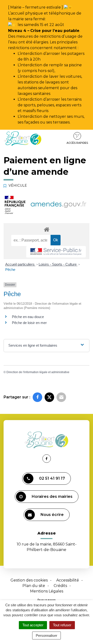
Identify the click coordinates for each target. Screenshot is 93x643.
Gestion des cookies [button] (29, 580)
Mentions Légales (46, 591)
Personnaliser (46, 635)
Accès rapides (77, 142)
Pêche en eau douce (28, 317)
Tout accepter (32, 625)
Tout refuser (62, 625)
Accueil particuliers (20, 264)
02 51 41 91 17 (52, 478)
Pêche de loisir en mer (30, 323)
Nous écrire (52, 514)
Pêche (10, 269)
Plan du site (33, 585)
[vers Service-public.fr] (56, 252)
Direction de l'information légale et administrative (37, 372)
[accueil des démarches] (46, 229)
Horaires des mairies (52, 496)
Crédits (60, 585)
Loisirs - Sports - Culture (58, 264)
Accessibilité (67, 580)
